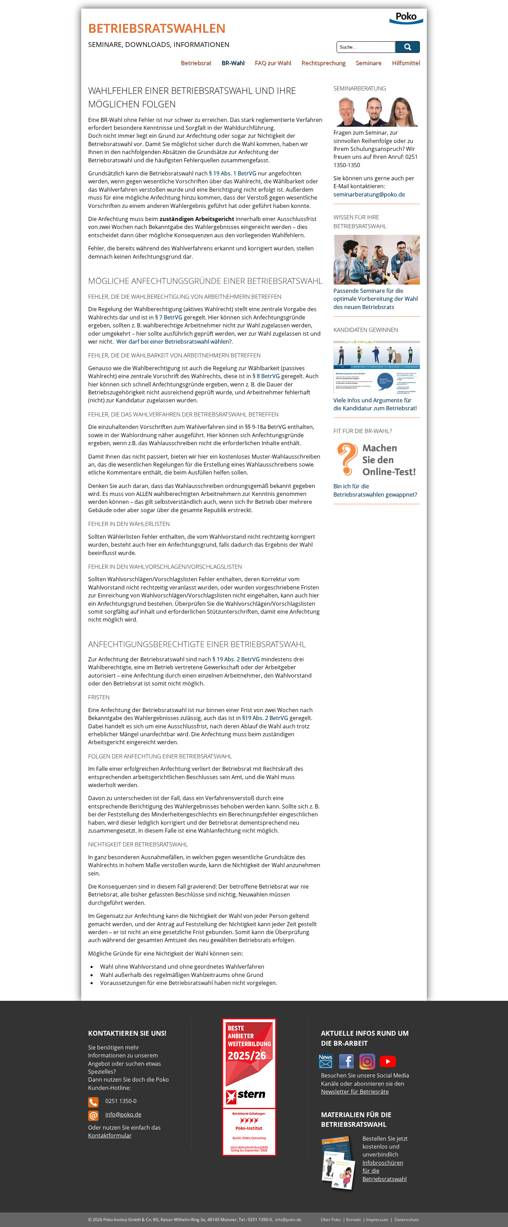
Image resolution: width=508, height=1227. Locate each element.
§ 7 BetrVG (168, 317)
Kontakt (353, 1220)
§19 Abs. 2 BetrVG (265, 718)
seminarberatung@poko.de (369, 194)
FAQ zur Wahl (273, 63)
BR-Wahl (233, 63)
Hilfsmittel (406, 63)
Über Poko (331, 1220)
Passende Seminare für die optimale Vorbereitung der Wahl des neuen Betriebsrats (375, 299)
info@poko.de (123, 1114)
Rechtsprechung (323, 63)
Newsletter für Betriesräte (355, 1091)
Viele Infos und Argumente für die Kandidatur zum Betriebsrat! (375, 404)
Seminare (369, 63)
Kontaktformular (110, 1135)
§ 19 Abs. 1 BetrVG (232, 173)
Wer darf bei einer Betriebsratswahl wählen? (174, 341)
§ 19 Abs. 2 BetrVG (236, 659)
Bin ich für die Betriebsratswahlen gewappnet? (375, 490)
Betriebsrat (196, 63)
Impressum (377, 1220)
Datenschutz (407, 1220)
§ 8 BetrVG (266, 376)
